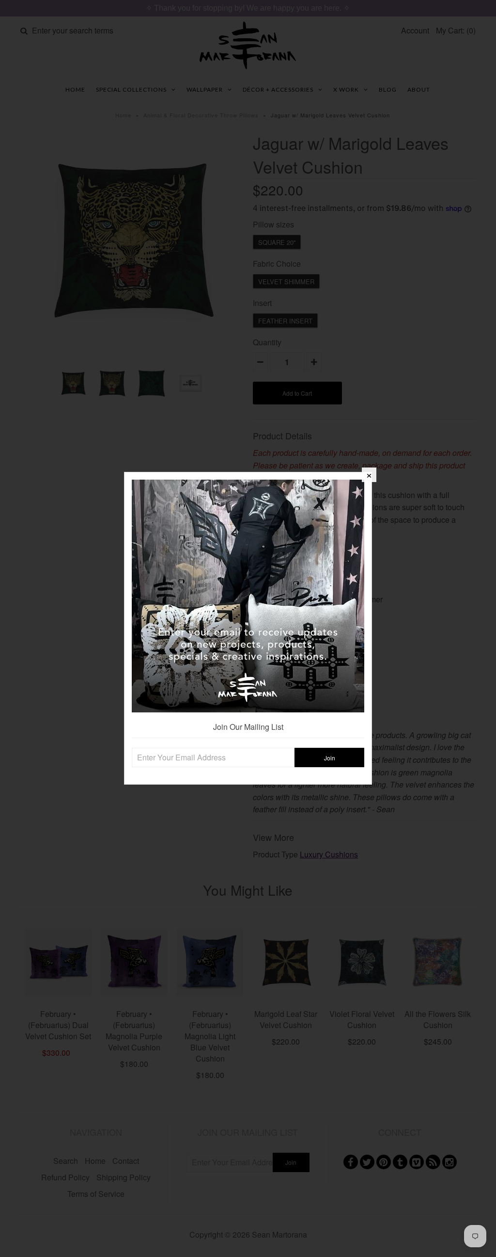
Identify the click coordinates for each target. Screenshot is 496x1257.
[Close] (369, 474)
